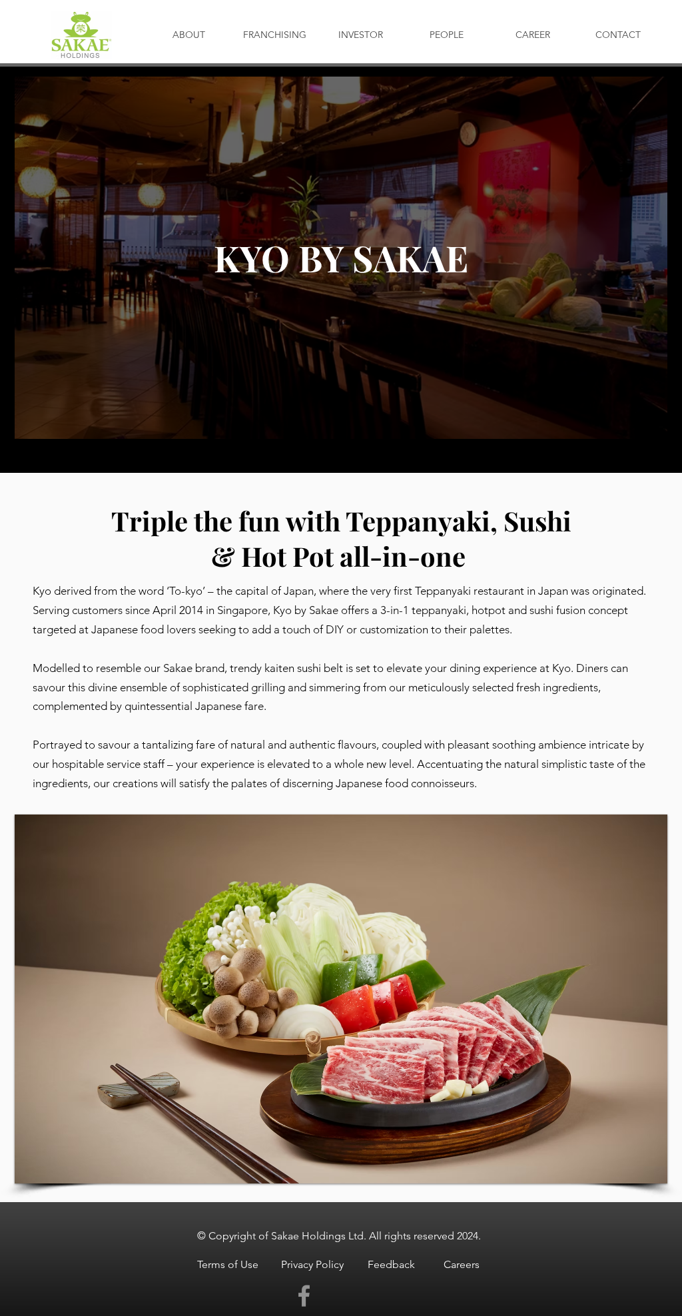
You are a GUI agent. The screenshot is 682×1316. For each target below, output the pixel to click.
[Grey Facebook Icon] (304, 1295)
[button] (341, 999)
